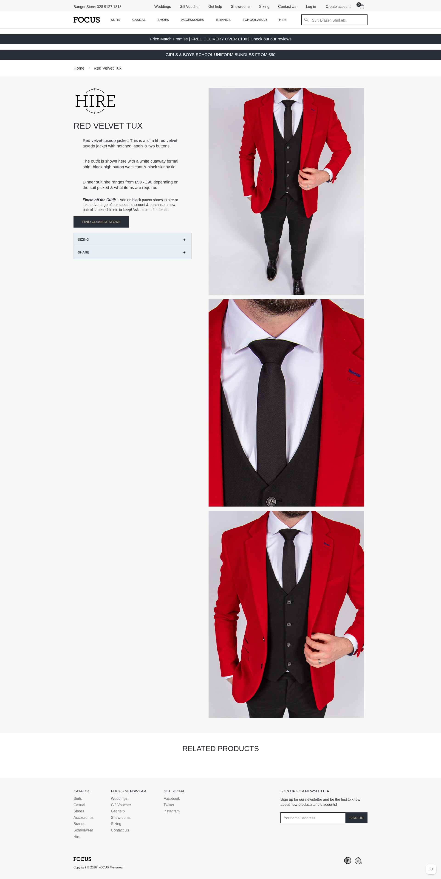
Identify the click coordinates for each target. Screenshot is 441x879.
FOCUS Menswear (111, 867)
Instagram (172, 811)
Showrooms (240, 6)
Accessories (192, 20)
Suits (115, 20)
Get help (215, 6)
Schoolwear (255, 20)
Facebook (172, 798)
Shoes (163, 20)
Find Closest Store (101, 222)
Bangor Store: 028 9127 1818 (98, 7)
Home (79, 68)
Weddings (162, 6)
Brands (223, 20)
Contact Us (287, 6)
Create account (338, 6)
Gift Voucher (190, 6)
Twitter (169, 805)
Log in (311, 6)
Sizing (264, 6)
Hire (283, 20)
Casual (139, 20)
